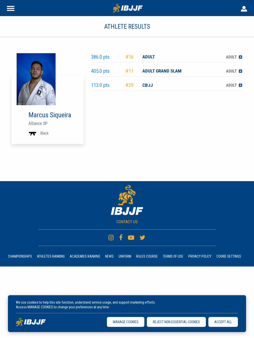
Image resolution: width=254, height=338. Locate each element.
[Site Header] (10, 8)
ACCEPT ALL (223, 322)
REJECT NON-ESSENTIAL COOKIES (176, 322)
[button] (240, 57)
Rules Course (147, 256)
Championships (20, 256)
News (109, 256)
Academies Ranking (85, 256)
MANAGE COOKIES (125, 322)
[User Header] (244, 7)
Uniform (125, 256)
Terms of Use (173, 256)
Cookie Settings (228, 256)
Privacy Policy (199, 256)
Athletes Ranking (51, 256)
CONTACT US (127, 221)
